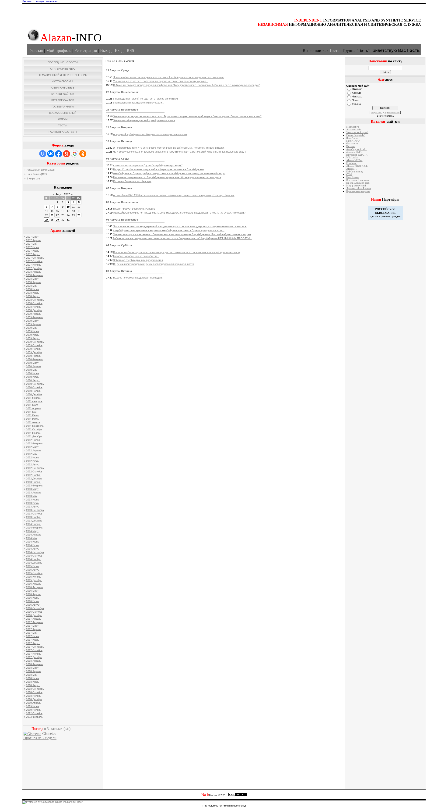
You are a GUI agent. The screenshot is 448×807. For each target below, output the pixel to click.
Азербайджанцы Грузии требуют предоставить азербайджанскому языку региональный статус (169, 173)
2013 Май (31, 496)
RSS (130, 50)
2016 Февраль (34, 587)
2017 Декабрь (34, 657)
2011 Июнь (32, 415)
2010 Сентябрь (35, 383)
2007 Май (31, 243)
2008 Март (32, 278)
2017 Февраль (34, 622)
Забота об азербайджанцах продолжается (138, 260)
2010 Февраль (34, 359)
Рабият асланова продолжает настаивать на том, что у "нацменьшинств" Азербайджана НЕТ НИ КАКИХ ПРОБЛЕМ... (182, 238)
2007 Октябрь (34, 261)
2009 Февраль (34, 317)
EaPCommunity (354, 171)
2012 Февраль (34, 443)
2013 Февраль (34, 485)
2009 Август (33, 338)
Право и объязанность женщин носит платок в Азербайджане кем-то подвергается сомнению (168, 77)
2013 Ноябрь (33, 517)
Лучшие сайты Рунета (358, 188)
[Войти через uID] (42, 153)
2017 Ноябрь (33, 653)
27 (46, 219)
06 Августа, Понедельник (122, 202)
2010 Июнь (32, 373)
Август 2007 (63, 194)
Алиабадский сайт (356, 149)
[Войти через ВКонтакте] (50, 153)
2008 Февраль (34, 275)
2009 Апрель (33, 324)
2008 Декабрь (34, 310)
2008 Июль (32, 292)
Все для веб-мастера (357, 180)
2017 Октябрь (34, 650)
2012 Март (32, 447)
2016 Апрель (33, 594)
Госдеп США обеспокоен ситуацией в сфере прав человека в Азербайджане (158, 169)
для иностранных (380, 216)
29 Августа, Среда (117, 70)
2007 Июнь (32, 247)
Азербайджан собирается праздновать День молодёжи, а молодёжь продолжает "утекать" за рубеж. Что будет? (179, 212)
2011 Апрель (33, 408)
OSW (349, 174)
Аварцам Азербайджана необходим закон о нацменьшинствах (150, 134)
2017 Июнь (32, 636)
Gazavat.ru (352, 143)
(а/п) (51, 729)
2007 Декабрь (34, 268)
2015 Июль (32, 566)
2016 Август (33, 604)
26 (78, 215)
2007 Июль (32, 250)
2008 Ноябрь (33, 306)
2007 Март (32, 236)
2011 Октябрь (34, 429)
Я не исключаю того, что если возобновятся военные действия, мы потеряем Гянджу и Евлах (168, 147)
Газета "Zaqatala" (355, 135)
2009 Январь (33, 313)
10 (68, 206)
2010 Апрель (33, 366)
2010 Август (33, 380)
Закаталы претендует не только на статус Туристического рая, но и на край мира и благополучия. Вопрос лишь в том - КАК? (187, 116)
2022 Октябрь (34, 713)
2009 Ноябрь (33, 348)
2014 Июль (32, 545)
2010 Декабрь (34, 394)
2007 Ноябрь (33, 264)
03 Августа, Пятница (119, 271)
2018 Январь (33, 660)
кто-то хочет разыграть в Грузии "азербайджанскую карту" (147, 165)
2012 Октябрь (34, 471)
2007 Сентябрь (35, 257)
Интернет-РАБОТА (357, 155)
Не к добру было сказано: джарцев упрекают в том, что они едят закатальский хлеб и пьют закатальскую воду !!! (180, 151)
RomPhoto (352, 138)
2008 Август (33, 296)
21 (52, 215)
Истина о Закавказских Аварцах (132, 181)
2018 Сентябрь (35, 688)
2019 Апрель (33, 702)
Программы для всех (358, 183)
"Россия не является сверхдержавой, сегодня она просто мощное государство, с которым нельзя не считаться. (180, 226)
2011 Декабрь (34, 436)
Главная (35, 50)
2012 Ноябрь (33, 475)
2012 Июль (32, 461)
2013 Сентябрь (35, 510)
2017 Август (33, 643)
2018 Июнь (32, 678)
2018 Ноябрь (33, 695)
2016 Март (32, 590)
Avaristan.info (353, 129)
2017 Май (31, 632)
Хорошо (356, 92)
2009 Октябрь (34, 345)
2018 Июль (32, 681)
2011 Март (32, 405)
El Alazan (351, 163)
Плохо (355, 100)
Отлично (357, 89)
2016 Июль (32, 601)
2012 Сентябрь (35, 468)
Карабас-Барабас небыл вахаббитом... (136, 256)
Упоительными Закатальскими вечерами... (138, 102)
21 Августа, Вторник (119, 127)
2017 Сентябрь (35, 646)
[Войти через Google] (74, 153)
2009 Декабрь (34, 352)
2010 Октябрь (34, 387)
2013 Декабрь (34, 520)
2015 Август (33, 569)
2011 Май (31, 412)
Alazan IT (351, 169)
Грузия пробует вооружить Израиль (134, 208)
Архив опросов (392, 112)
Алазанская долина (38, 169)
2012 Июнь (32, 457)
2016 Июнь (32, 597)
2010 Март (32, 362)
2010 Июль (32, 376)
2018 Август (33, 685)
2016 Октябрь (34, 611)
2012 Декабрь (34, 478)
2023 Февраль (34, 716)
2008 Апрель (33, 282)
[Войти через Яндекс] (66, 153)
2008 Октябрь (34, 303)
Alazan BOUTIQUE (357, 166)
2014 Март (32, 531)
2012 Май (31, 454)
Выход (106, 50)
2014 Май (31, 538)
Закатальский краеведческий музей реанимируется (144, 120)
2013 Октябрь (34, 513)
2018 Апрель (33, 671)
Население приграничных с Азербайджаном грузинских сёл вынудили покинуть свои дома (167, 177)
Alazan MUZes (354, 160)
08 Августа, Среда (117, 158)
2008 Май (31, 285)
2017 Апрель (33, 629)
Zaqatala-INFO (354, 152)
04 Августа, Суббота (119, 245)
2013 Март (32, 489)
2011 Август (33, 422)
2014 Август (33, 548)
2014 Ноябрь (33, 559)
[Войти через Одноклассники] (82, 153)
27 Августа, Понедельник (122, 92)
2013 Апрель (33, 492)
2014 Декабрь (34, 562)
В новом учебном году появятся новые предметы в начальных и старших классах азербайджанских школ (176, 252)
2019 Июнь (32, 706)
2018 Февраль (34, 664)
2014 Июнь (32, 541)
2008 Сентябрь (35, 299)
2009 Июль (32, 334)
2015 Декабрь (34, 580)
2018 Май (31, 674)
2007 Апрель (33, 240)
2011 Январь (33, 397)
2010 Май (31, 369)
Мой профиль (58, 50)
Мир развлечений (356, 185)
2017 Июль (32, 639)
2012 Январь (33, 440)
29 (57, 219)
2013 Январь (33, 482)
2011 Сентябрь (35, 426)
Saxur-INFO (353, 140)
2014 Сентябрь (35, 552)
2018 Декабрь (34, 699)
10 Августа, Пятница (119, 141)
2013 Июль (32, 503)
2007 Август (33, 254)
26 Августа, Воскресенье (122, 109)
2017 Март (32, 625)
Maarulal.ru (352, 126)
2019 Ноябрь (33, 709)
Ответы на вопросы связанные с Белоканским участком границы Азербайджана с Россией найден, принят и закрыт (182, 234)
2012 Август (33, 464)
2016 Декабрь (34, 615)
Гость (334, 50)
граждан (395, 216)
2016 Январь (33, 583)
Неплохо (357, 96)
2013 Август (33, 506)
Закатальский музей (357, 132)
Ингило (350, 146)
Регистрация (85, 50)
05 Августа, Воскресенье (122, 219)
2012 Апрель (33, 450)
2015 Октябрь (34, 573)
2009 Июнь (32, 331)
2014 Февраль (34, 527)
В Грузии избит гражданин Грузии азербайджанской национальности (153, 264)
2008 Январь (33, 271)
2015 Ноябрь (33, 576)
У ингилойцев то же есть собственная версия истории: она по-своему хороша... (160, 81)
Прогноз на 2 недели (39, 738)
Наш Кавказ (34, 174)
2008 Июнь (32, 289)
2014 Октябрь (34, 555)
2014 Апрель (33, 534)
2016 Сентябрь (35, 608)
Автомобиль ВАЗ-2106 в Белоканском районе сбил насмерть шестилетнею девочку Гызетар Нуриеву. (173, 195)
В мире (31, 178)
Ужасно (356, 104)
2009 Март (32, 320)
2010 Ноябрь (33, 390)
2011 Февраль (34, 401)
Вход (119, 50)
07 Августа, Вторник (119, 188)
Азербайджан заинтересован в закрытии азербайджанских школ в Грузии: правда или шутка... (168, 230)
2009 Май (31, 327)
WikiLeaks (352, 157)
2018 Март (32, 667)
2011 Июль (32, 419)
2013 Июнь (32, 499)
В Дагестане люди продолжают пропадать (138, 277)
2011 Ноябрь (33, 433)
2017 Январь (33, 618)
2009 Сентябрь (35, 341)
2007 (120, 61)
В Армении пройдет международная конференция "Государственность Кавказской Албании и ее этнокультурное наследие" (186, 85)
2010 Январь (33, 355)
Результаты (376, 112)
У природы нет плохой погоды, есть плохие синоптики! (145, 98)
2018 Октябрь (34, 692)
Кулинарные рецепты (358, 191)
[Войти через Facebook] (58, 153)
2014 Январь (33, 524)
